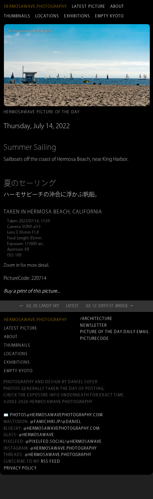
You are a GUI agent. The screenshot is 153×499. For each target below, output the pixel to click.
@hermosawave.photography (63, 448)
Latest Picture (88, 6)
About (117, 6)
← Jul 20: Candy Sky (39, 306)
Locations (47, 16)
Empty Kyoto (109, 16)
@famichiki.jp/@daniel (55, 421)
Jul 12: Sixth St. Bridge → (109, 306)
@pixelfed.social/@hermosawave (64, 441)
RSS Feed (50, 461)
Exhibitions (77, 16)
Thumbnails (17, 16)
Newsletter (93, 325)
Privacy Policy (20, 468)
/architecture (96, 318)
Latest (72, 306)
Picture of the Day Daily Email (114, 331)
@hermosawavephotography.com (61, 428)
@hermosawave (36, 434)
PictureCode (94, 338)
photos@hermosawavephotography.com (56, 415)
